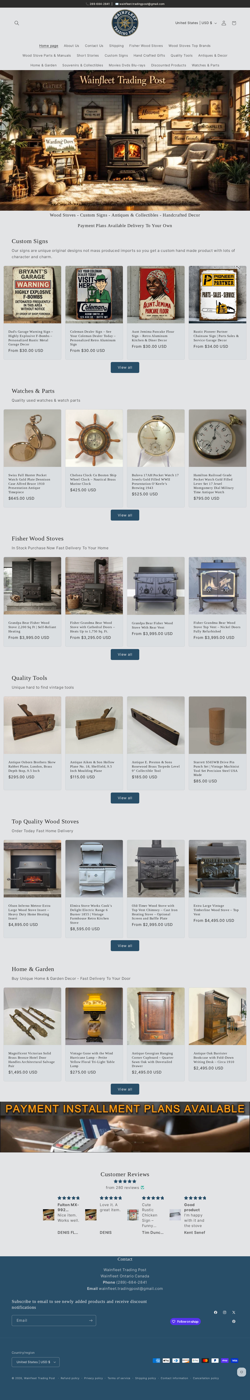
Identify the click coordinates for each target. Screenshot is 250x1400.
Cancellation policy (206, 1378)
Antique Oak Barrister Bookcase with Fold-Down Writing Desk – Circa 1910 (214, 1057)
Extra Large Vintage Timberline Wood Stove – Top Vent (216, 910)
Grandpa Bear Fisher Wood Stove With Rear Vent (152, 625)
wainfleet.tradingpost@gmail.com (141, 3)
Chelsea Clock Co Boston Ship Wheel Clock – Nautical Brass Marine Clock (93, 479)
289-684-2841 (100, 3)
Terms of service (119, 1378)
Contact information (174, 1378)
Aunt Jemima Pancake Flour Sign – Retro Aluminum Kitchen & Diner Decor (153, 336)
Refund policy (70, 1378)
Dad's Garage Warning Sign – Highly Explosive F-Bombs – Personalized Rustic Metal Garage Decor (30, 338)
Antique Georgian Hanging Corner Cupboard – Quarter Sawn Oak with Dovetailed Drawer (153, 1059)
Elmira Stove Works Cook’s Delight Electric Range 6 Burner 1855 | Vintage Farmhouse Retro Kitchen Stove (91, 914)
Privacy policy (93, 1378)
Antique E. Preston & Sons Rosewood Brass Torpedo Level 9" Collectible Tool (156, 766)
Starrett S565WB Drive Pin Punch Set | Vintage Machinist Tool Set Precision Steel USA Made (216, 768)
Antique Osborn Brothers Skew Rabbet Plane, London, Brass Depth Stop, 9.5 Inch (32, 766)
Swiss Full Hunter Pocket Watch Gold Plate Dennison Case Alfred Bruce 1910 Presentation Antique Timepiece (29, 483)
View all (125, 367)
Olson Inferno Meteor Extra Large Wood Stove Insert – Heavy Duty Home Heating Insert (29, 912)
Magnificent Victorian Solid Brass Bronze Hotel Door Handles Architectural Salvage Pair (31, 1059)
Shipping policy (145, 1378)
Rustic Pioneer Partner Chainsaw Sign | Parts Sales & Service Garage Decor (216, 336)
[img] (125, 1181)
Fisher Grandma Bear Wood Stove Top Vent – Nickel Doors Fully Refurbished (217, 627)
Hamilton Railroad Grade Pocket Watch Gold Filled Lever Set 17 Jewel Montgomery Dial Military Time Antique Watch (214, 483)
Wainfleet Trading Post (39, 1378)
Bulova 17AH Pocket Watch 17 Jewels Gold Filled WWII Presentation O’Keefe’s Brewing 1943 (155, 481)
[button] (17, 23)
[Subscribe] (91, 1320)
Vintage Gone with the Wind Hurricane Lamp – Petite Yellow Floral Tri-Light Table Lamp (92, 1059)
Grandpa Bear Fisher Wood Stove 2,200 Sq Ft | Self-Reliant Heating (32, 627)
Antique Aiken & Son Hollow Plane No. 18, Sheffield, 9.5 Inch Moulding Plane (92, 766)
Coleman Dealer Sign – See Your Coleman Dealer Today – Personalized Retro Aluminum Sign (93, 338)
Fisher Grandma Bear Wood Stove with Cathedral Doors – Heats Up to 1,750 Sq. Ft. (92, 627)
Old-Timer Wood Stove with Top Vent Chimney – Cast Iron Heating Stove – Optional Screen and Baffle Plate (155, 912)
